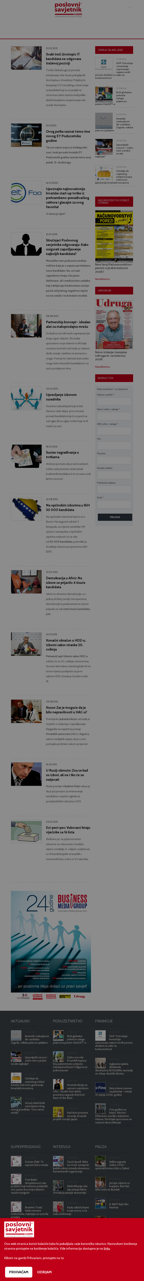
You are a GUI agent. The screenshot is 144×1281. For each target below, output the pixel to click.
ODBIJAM (44, 1272)
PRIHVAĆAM (18, 1272)
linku (107, 1248)
